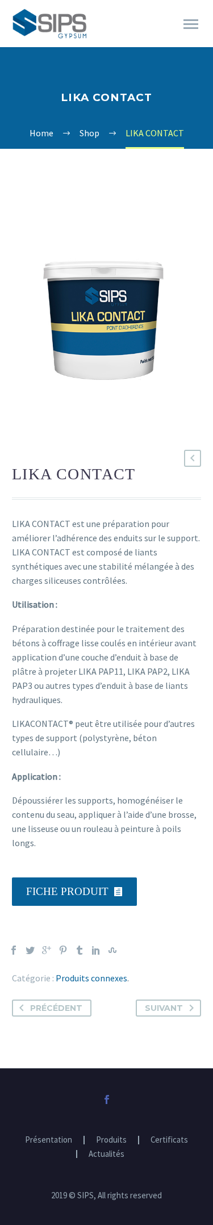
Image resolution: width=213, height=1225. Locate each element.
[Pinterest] (63, 950)
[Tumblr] (79, 950)
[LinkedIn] (96, 950)
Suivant (164, 1008)
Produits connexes (91, 978)
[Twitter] (30, 950)
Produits (111, 1140)
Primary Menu (191, 24)
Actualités (106, 1154)
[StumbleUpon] (112, 950)
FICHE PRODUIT (74, 891)
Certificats (169, 1140)
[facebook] (106, 1099)
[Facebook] (13, 950)
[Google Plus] (46, 950)
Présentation (48, 1140)
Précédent (56, 1008)
